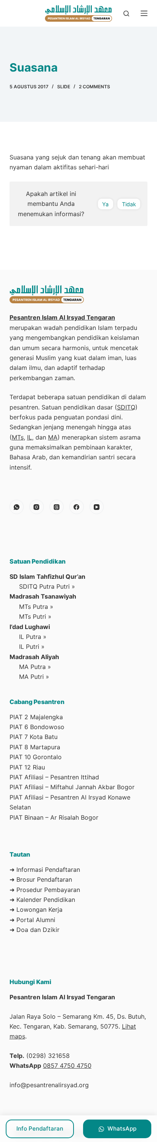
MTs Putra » (36, 606)
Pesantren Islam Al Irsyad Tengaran (62, 317)
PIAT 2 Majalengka (36, 717)
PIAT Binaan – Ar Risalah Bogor (54, 817)
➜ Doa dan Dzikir (34, 929)
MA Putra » (35, 667)
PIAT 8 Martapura (35, 747)
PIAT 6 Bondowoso (37, 727)
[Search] (126, 13)
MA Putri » (34, 676)
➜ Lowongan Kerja (36, 909)
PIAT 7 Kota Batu (34, 737)
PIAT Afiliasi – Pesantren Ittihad (54, 777)
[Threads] (57, 507)
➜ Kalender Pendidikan (42, 899)
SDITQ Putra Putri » (47, 586)
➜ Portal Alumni (32, 920)
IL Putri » (32, 646)
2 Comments (94, 86)
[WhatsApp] (17, 507)
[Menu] (144, 13)
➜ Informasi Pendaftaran (45, 869)
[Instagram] (36, 507)
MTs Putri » (35, 616)
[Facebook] (76, 507)
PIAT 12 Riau (27, 767)
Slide (63, 86)
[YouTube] (97, 507)
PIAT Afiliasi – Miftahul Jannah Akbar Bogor (72, 787)
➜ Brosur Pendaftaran (41, 879)
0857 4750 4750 (67, 1065)
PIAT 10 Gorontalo (36, 757)
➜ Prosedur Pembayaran (45, 890)
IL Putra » (32, 636)
